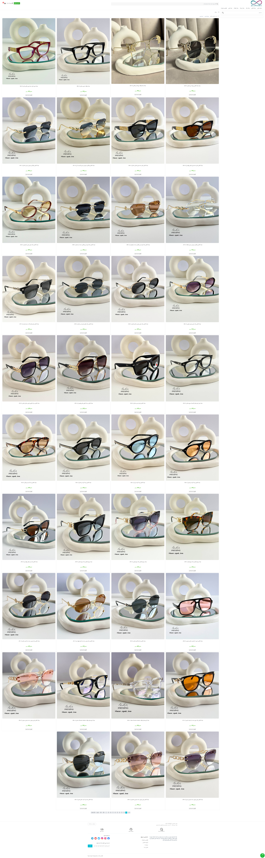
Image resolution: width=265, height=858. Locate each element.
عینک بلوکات (236, 8)
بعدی (98, 812)
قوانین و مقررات (224, 8)
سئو (96, 856)
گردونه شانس (145, 842)
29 (100, 812)
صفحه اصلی (259, 8)
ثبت (90, 846)
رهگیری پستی (17, 3)
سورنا (89, 856)
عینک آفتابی (253, 8)
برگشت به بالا (92, 824)
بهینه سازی (93, 856)
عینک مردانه (242, 8)
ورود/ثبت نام (9, 3)
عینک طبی (230, 8)
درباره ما (146, 845)
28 (103, 812)
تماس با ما (146, 847)
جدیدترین (201, 16)
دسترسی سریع (144, 837)
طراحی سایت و (100, 856)
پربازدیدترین (207, 16)
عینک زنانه (248, 8)
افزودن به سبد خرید (192, 94)
